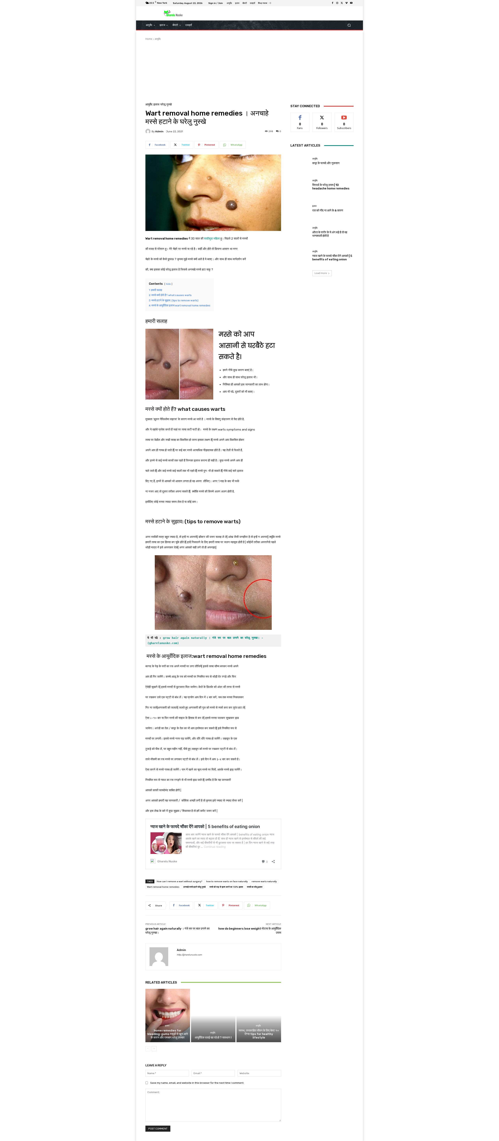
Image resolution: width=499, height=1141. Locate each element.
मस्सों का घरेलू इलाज (254, 886)
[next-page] (154, 1048)
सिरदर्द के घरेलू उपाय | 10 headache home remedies (330, 186)
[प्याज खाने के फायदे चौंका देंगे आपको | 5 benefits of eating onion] (299, 255)
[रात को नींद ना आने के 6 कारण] (299, 208)
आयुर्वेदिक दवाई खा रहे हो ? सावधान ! (213, 1037)
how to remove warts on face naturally (227, 881)
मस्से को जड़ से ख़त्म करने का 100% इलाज (226, 886)
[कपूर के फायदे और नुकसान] (299, 161)
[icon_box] (265, 3)
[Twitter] (342, 3)
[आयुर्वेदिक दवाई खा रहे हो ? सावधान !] (213, 1015)
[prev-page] (147, 1048)
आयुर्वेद (158, 39)
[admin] (148, 131)
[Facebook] (332, 3)
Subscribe (344, 115)
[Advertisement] (249, 70)
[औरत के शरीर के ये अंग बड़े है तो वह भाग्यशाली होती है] (299, 232)
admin (159, 131)
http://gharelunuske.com (189, 955)
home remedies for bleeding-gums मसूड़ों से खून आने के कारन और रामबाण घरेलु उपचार (167, 1034)
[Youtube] (351, 3)
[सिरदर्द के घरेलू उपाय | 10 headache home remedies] (299, 184)
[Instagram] (337, 3)
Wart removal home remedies (163, 886)
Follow (322, 115)
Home (148, 39)
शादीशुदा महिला (212, 238)
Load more (321, 273)
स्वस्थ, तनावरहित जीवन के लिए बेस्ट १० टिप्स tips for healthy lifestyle (259, 1034)
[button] (349, 25)
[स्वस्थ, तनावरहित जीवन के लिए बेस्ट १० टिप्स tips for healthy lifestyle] (258, 1015)
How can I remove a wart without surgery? (179, 881)
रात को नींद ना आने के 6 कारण (327, 210)
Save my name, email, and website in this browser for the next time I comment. (197, 1082)
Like (300, 115)
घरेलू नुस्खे (166, 104)
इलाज (156, 104)
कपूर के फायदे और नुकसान (326, 163)
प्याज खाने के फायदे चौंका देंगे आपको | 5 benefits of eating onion (332, 257)
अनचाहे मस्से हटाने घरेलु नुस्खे (194, 886)
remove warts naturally (264, 881)
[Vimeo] (346, 3)
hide (168, 284)
